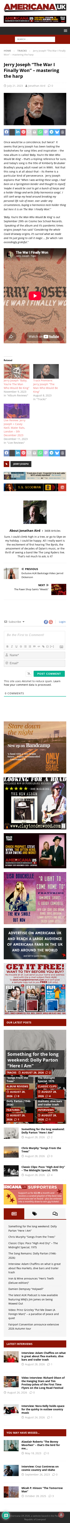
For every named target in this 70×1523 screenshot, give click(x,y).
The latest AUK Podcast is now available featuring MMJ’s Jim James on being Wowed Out (33, 1299)
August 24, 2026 (35, 1417)
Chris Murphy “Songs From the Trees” (17, 1077)
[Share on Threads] (63, 132)
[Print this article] (34, 132)
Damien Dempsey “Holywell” (25, 1289)
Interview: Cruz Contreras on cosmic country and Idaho (40, 1468)
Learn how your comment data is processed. (32, 682)
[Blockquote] (34, 646)
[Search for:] (35, 39)
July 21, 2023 (15, 85)
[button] (65, 30)
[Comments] (55, 1213)
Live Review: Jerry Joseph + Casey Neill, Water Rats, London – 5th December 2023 (14, 427)
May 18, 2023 (33, 1453)
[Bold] (7, 646)
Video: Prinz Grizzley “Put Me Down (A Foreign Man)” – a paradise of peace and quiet (33, 1314)
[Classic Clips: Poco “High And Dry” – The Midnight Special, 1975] (11, 1170)
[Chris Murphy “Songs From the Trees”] (11, 1152)
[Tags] (34, 1213)
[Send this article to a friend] (29, 132)
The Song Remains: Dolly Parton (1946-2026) (19, 1101)
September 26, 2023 (37, 1474)
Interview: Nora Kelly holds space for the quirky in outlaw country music (42, 1409)
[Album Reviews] (11, 1492)
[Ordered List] (25, 646)
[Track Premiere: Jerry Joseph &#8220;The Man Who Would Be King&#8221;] (46, 371)
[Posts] (14, 1213)
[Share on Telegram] (51, 132)
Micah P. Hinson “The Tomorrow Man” (42, 1489)
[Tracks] (11, 1445)
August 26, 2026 (17, 1392)
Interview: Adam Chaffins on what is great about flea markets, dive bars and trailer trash (34, 1268)
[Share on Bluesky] (57, 132)
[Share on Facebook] (6, 132)
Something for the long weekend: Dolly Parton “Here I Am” (33, 1060)
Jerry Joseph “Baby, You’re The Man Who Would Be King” (16, 384)
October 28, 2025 (35, 1496)
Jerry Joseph (21, 464)
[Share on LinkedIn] (18, 132)
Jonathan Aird (36, 85)
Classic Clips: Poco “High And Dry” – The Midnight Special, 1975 (43, 1168)
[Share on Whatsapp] (40, 132)
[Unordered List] (29, 646)
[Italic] (12, 646)
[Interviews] (11, 1356)
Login (62, 621)
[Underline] (16, 646)
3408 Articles (52, 530)
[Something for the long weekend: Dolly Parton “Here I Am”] (11, 1133)
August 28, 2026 (33, 1072)
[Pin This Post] (23, 132)
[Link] (43, 646)
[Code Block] (38, 646)
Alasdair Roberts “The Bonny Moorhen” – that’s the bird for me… (40, 1445)
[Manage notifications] (61, 1515)
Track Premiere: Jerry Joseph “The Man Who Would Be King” (45, 386)
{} (47, 646)
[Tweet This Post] (12, 132)
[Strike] (20, 646)
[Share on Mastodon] (46, 132)
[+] (52, 646)
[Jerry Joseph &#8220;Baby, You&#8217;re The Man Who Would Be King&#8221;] (16, 371)
